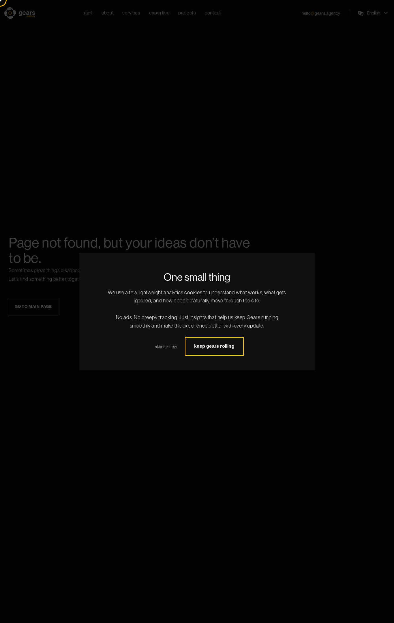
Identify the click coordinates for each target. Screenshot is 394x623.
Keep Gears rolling (214, 346)
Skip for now (166, 346)
